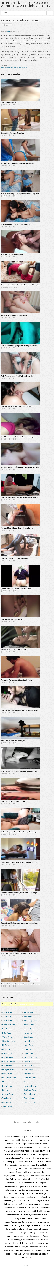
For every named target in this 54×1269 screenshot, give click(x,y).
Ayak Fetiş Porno (30, 1021)
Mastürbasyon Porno (16, 67)
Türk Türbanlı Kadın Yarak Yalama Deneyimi (17, 376)
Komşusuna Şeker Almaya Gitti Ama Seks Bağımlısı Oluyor (23, 893)
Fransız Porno (29, 1033)
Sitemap (27, 1266)
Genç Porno (5, 67)
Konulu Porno (29, 1061)
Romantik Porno (30, 1086)
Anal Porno (6, 1017)
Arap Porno (28, 1017)
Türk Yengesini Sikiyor (9, 103)
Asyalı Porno (7, 1021)
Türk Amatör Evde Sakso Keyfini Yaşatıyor (17, 406)
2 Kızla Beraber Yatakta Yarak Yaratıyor (15, 224)
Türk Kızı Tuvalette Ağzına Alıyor (13, 801)
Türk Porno (6, 1098)
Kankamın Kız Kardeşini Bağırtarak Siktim (16, 680)
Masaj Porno (7, 1074)
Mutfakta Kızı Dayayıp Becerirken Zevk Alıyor (18, 163)
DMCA (16, 1122)
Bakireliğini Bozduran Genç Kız (12, 133)
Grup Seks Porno (8, 1041)
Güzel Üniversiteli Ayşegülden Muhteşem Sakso (19, 346)
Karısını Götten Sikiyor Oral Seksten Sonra (17, 528)
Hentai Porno (28, 1045)
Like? (8, 25)
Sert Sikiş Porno (30, 1090)
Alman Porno (7, 1013)
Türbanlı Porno (29, 1094)
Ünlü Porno (6, 1102)
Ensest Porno (29, 1029)
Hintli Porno (6, 1049)
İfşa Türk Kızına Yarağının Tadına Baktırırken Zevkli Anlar (22, 467)
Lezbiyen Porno (8, 1070)
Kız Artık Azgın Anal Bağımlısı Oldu (14, 315)
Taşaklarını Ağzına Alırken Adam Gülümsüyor (18, 437)
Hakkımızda (26, 1122)
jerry (8, 31)
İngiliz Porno (28, 1049)
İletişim (36, 1122)
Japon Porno (28, 1053)
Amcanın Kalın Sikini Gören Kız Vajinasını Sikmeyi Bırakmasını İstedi (26, 285)
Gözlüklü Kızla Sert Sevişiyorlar (12, 254)
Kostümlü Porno (30, 1066)
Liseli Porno (28, 1070)
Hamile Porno (29, 1041)
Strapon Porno (7, 1094)
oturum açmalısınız (27, 1004)
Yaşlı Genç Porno (30, 1102)
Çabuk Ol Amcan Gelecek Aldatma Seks (16, 589)
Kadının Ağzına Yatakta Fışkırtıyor (13, 650)
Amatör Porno (29, 1013)
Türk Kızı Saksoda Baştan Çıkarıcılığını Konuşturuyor (20, 710)
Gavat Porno (7, 1037)
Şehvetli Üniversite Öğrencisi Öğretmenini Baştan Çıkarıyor (23, 984)
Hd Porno (5, 1045)
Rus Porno (6, 1090)
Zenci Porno (7, 1106)
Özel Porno (6, 1082)
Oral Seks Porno (30, 1078)
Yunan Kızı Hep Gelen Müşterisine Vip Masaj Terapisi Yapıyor (23, 862)
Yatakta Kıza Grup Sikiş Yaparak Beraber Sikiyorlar (20, 194)
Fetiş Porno (6, 1033)
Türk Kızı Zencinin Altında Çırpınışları (14, 558)
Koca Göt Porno (8, 1061)
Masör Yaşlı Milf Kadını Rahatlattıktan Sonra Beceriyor (21, 953)
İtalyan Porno (7, 1053)
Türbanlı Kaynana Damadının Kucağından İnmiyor (19, 832)
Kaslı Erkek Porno (30, 1057)
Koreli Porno (7, 1066)
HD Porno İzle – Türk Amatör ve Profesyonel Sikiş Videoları (26, 4)
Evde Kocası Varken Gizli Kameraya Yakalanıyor (19, 771)
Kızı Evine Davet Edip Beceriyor (13, 741)
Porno (25, 67)
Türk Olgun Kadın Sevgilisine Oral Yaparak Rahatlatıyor (21, 498)
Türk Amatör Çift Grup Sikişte (12, 619)
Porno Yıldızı (7, 1086)
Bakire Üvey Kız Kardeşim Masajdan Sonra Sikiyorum (21, 923)
